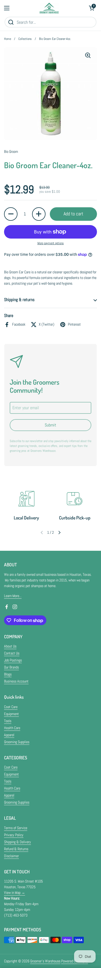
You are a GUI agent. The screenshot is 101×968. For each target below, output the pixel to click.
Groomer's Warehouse (45, 961)
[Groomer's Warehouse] (49, 8)
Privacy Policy (13, 834)
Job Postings (13, 660)
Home (7, 39)
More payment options (50, 243)
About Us (10, 646)
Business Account (16, 681)
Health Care (12, 727)
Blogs (8, 674)
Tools (7, 720)
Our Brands (11, 667)
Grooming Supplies (16, 741)
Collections (25, 39)
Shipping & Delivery (17, 841)
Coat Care (11, 706)
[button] (91, 8)
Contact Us (11, 653)
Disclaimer (11, 855)
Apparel (9, 734)
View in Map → (14, 892)
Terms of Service (15, 827)
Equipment (11, 713)
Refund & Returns (16, 848)
